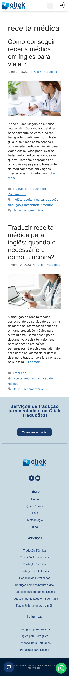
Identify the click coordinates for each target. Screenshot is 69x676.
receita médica (33, 199)
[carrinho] (62, 5)
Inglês (17, 199)
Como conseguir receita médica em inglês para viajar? (31, 53)
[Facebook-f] (31, 478)
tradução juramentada (24, 205)
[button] (50, 6)
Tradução (19, 189)
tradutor (47, 205)
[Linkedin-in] (37, 478)
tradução (52, 199)
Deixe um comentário (28, 210)
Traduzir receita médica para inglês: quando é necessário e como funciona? (32, 242)
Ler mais (34, 362)
